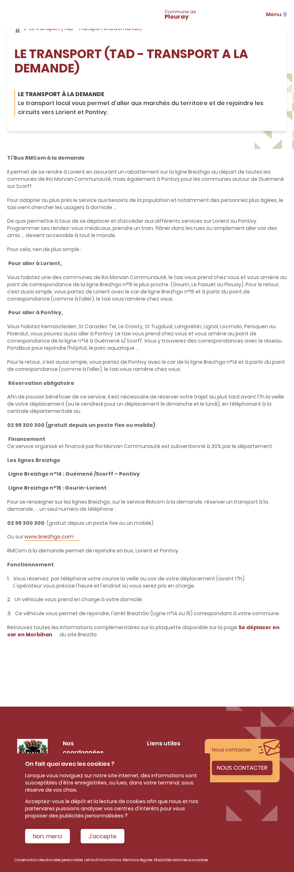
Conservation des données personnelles (48, 860)
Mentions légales (137, 860)
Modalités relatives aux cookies (181, 860)
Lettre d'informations (102, 860)
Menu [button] (273, 14)
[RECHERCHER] (107, 14)
